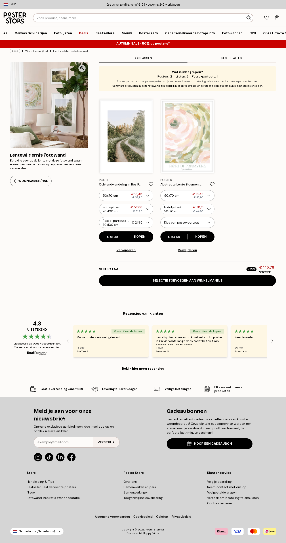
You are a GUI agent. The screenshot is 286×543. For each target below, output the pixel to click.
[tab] (266, 18)
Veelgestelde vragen (222, 492)
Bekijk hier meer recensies (143, 368)
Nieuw (31, 492)
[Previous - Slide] (67, 341)
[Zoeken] (249, 17)
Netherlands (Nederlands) (37, 531)
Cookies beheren (219, 503)
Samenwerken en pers (140, 487)
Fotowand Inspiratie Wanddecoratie (53, 498)
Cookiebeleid (143, 517)
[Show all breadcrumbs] (15, 51)
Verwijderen (126, 250)
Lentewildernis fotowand (70, 51)
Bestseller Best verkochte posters (51, 487)
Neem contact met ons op (226, 487)
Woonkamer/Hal (36, 51)
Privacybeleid (181, 517)
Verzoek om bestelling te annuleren (233, 498)
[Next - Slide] (272, 341)
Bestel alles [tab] (231, 58)
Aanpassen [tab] (143, 58)
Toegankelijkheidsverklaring (143, 498)
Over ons (130, 482)
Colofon (162, 517)
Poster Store (153, 529)
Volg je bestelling (219, 482)
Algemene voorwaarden (112, 517)
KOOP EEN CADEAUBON (213, 444)
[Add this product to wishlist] (151, 184)
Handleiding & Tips (40, 482)
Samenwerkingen (136, 492)
